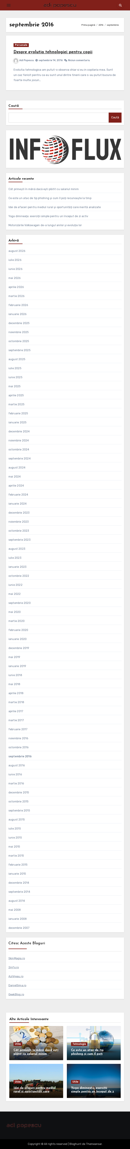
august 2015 (16, 819)
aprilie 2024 (16, 485)
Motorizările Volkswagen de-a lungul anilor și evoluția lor (45, 225)
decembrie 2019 (18, 648)
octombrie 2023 (18, 530)
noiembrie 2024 (18, 440)
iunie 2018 (15, 675)
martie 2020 (16, 621)
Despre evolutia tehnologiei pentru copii (53, 52)
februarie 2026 (18, 305)
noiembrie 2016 (18, 738)
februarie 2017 (18, 729)
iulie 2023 (14, 557)
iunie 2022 (15, 585)
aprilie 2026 (16, 287)
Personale (21, 45)
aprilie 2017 (15, 711)
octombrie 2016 (18, 747)
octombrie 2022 (18, 575)
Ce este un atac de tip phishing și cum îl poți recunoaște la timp (49, 198)
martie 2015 (16, 855)
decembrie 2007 (19, 927)
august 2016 (16, 765)
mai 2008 (14, 909)
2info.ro (13, 967)
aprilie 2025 (16, 395)
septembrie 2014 (19, 891)
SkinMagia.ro (16, 958)
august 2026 (16, 251)
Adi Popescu (26, 60)
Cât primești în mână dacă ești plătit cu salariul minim (43, 189)
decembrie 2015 (18, 792)
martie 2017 (16, 720)
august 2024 (16, 467)
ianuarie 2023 (17, 566)
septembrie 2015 (19, 810)
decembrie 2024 (19, 431)
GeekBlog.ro (16, 994)
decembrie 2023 (19, 512)
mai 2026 (14, 278)
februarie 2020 (18, 630)
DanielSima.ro (17, 985)
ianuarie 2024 (17, 503)
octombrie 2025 (18, 341)
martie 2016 (16, 783)
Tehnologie (79, 1044)
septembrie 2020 (19, 603)
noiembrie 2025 (18, 332)
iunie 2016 (15, 774)
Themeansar (94, 1144)
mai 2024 (14, 476)
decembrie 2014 (18, 882)
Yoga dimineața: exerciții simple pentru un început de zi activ (48, 216)
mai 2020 (14, 612)
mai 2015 (14, 846)
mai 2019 (14, 657)
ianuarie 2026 (17, 314)
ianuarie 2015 (17, 873)
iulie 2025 (14, 368)
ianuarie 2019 (17, 666)
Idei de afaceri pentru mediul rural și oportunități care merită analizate (54, 207)
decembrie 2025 (19, 323)
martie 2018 (16, 702)
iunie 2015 (15, 837)
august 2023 (16, 548)
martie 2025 (16, 404)
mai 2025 (14, 386)
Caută (13, 106)
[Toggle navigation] (8, 5)
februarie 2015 (18, 864)
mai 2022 (14, 594)
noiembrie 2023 (18, 521)
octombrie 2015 (18, 801)
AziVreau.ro (15, 976)
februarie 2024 (18, 494)
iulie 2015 (14, 828)
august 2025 (16, 359)
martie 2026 (16, 296)
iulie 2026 (14, 260)
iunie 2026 (15, 269)
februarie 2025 (18, 413)
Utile (18, 1044)
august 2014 (16, 900)
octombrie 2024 (18, 449)
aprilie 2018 (15, 693)
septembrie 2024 (19, 458)
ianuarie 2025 (17, 422)
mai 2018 (14, 684)
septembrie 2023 (19, 539)
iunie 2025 (15, 377)
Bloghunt (75, 1144)
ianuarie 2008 (17, 918)
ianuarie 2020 (17, 639)
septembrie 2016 (20, 756)
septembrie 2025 (19, 350)
